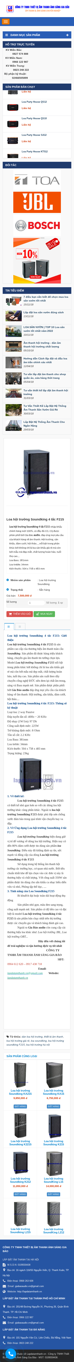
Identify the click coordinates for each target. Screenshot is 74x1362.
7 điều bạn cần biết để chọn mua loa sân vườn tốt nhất (46, 298)
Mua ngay (46, 614)
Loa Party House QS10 (34, 111)
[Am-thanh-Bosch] (37, 225)
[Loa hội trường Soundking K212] (20, 1163)
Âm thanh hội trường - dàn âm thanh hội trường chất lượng (42, 344)
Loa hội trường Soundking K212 (20, 1180)
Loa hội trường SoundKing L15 (53, 1180)
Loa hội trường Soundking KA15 (53, 1092)
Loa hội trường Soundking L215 (20, 1230)
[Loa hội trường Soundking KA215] (20, 1075)
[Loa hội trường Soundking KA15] (53, 1075)
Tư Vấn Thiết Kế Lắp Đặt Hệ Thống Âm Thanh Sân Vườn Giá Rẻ (45, 407)
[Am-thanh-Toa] (37, 179)
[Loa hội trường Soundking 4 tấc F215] (37, 472)
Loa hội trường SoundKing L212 (53, 1231)
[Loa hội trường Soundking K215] (53, 1125)
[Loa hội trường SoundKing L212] (54, 1213)
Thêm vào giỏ (21, 614)
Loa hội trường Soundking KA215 (20, 1092)
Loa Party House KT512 (35, 144)
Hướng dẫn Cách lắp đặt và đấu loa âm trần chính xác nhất (45, 360)
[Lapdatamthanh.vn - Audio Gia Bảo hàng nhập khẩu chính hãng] (37, 8)
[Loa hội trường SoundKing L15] (53, 1163)
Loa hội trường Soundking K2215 (20, 1143)
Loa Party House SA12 (34, 127)
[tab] (9, 627)
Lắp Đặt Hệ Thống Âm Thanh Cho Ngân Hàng (44, 424)
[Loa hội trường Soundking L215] (20, 1213)
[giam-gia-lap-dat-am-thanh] (37, 260)
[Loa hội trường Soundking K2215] (20, 1125)
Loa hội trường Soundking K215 (53, 1143)
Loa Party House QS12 (34, 94)
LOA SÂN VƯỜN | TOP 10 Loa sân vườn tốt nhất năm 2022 (44, 329)
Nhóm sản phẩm (21, 580)
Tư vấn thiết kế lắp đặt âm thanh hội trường (46, 392)
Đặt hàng (20, 1106)
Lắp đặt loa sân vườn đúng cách (44, 312)
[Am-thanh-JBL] (37, 202)
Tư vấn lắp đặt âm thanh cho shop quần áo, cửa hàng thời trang (45, 376)
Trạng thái (17, 589)
